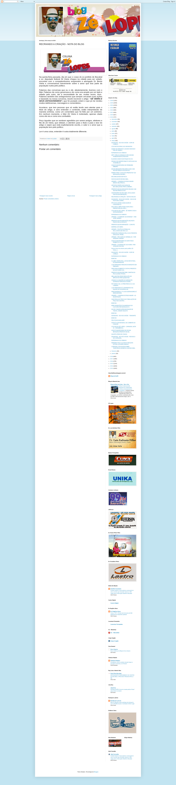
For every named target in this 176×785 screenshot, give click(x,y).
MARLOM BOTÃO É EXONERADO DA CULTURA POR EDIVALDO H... (122, 306)
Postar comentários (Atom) (51, 199)
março (113, 140)
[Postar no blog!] (63, 139)
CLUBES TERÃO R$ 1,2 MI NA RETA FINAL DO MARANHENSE (123, 261)
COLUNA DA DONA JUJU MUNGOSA (121, 146)
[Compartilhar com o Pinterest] (69, 139)
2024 (111, 105)
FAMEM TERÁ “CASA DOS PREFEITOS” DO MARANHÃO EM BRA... (123, 173)
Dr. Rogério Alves (116, 611)
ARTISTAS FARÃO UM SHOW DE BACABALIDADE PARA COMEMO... (122, 186)
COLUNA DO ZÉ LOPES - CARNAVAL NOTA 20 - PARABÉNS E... (123, 327)
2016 (111, 361)
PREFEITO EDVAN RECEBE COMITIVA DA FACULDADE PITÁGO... (123, 273)
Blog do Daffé (114, 376)
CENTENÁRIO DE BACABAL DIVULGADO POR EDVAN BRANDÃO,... (123, 193)
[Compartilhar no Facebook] (67, 139)
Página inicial (71, 196)
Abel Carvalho (115, 754)
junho (113, 133)
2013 (111, 368)
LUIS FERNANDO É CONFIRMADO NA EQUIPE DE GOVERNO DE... (122, 288)
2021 (111, 112)
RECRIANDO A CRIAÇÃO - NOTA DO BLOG (123, 196)
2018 (111, 356)
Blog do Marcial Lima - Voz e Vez (120, 384)
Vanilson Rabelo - (115, 660)
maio (113, 136)
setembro (114, 126)
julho (113, 131)
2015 (111, 363)
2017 (111, 359)
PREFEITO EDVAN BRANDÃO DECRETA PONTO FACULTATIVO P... (122, 221)
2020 (111, 115)
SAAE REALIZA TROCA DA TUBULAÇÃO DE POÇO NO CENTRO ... (123, 300)
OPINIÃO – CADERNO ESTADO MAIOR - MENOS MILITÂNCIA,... (122, 182)
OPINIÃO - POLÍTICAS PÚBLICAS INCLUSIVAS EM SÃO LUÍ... (120, 230)
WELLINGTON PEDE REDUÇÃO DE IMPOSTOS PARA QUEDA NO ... (121, 277)
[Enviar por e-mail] (61, 139)
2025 (111, 103)
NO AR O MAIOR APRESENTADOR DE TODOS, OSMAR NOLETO (122, 310)
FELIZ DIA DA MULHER (117, 320)
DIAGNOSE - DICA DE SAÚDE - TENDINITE (123, 315)
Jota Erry (113, 688)
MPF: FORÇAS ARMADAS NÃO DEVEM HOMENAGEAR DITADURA (122, 155)
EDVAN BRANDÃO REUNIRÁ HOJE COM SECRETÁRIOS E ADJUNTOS (123, 169)
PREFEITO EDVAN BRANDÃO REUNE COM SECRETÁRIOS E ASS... (123, 189)
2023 (111, 107)
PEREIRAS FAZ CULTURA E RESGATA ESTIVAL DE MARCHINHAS (122, 343)
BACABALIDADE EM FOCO (119, 176)
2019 (111, 117)
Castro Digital (114, 603)
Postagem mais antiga (95, 196)
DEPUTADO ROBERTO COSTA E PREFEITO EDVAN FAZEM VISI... (123, 269)
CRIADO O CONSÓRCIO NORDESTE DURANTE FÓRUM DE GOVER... (121, 280)
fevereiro (114, 351)
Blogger (96, 772)
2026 (111, 100)
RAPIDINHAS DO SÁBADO (118, 153)
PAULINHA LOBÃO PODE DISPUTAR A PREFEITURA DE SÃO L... (122, 207)
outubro (114, 124)
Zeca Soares (114, 649)
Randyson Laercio (116, 700)
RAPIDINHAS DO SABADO (118, 214)
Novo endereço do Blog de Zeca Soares (120, 651)
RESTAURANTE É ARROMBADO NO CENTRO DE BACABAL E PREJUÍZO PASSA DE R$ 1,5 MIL (122, 676)
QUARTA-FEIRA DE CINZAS (119, 334)
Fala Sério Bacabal (116, 673)
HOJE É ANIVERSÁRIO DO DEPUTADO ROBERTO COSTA (122, 241)
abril (113, 138)
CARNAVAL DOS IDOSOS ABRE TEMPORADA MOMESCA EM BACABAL (123, 347)
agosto (114, 128)
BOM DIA (114, 258)
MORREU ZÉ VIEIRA (117, 227)
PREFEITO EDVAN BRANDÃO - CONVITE (123, 224)
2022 (111, 110)
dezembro (115, 119)
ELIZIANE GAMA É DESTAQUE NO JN (122, 159)
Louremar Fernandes (117, 624)
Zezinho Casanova (116, 589)
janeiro (114, 353)
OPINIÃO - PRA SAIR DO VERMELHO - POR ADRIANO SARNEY (123, 237)
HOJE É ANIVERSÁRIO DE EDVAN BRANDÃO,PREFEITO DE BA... (121, 331)
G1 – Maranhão (115, 632)
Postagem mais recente (46, 196)
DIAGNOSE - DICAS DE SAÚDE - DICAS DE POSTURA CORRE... (123, 200)
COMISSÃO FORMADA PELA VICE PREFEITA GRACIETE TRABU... (124, 233)
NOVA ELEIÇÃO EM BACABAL (119, 179)
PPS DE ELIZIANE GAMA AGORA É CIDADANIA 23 (121, 203)
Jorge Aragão (114, 641)
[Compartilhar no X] (65, 139)
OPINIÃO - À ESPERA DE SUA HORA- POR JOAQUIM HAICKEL (123, 245)
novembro (115, 121)
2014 (111, 366)
